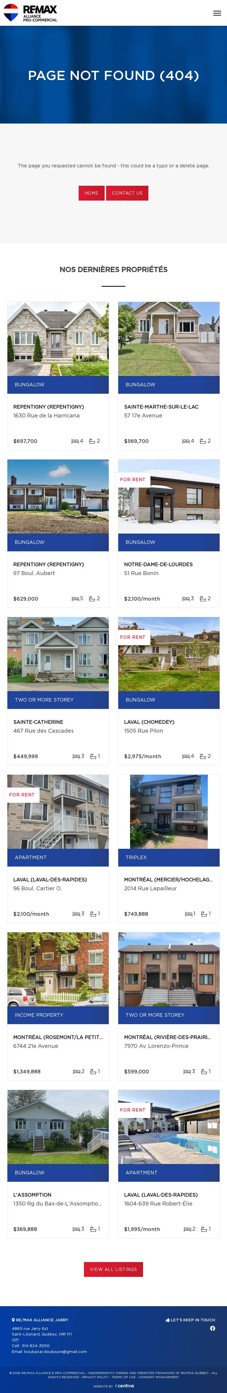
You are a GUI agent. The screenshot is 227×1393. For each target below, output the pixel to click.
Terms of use (123, 1377)
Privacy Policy (95, 1377)
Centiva (124, 1386)
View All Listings (113, 1270)
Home (92, 193)
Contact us (127, 193)
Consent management (159, 1377)
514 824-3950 (36, 1346)
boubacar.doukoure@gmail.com (55, 1352)
